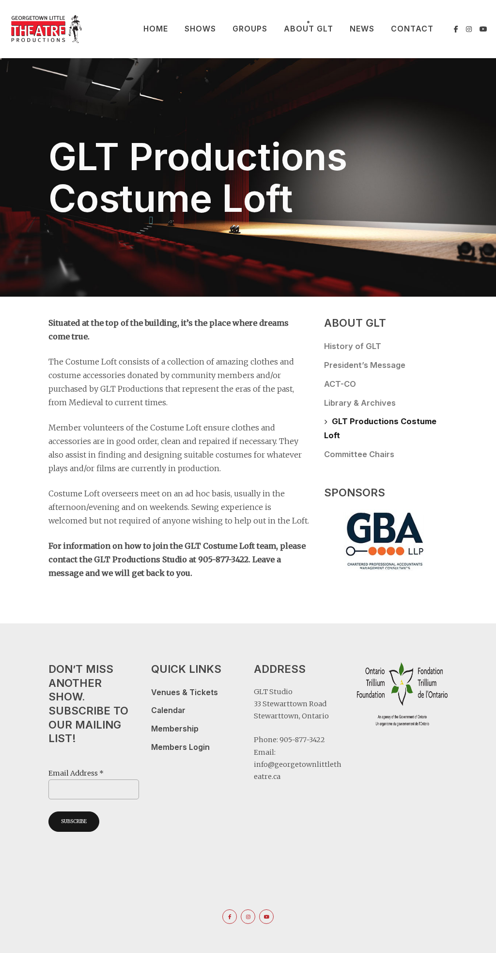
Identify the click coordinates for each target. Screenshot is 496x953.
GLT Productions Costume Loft (380, 428)
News (362, 28)
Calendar (168, 710)
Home (155, 28)
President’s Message (364, 365)
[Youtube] (483, 29)
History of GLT (352, 346)
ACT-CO (340, 384)
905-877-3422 (302, 739)
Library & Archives (360, 403)
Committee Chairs (359, 454)
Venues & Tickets (184, 692)
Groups (249, 28)
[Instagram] (469, 29)
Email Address (76, 773)
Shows (200, 28)
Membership (175, 728)
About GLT (308, 28)
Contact (412, 28)
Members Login (180, 747)
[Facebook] (456, 29)
